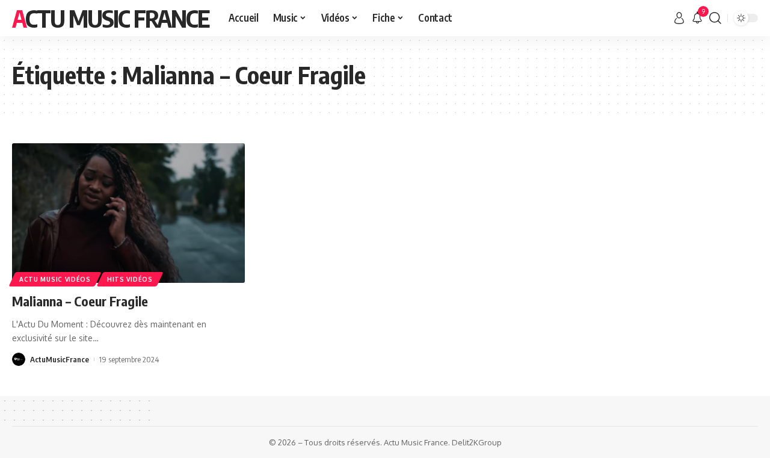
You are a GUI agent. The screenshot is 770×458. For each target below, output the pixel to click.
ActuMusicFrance (59, 359)
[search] (715, 18)
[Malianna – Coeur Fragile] (128, 213)
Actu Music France (110, 18)
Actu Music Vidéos (55, 279)
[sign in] (679, 18)
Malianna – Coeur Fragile (80, 300)
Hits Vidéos (130, 279)
